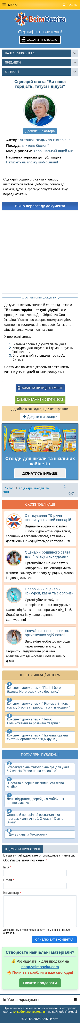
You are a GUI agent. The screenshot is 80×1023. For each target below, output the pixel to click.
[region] (40, 439)
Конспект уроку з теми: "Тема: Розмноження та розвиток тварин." (33, 721)
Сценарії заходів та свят (25, 490)
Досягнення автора (40, 131)
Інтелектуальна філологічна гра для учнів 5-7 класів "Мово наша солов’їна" (38, 769)
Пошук (71, 4)
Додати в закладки (42, 417)
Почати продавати (40, 983)
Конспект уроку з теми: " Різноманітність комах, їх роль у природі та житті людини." (39, 705)
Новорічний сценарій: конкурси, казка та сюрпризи (49, 591)
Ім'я (7, 867)
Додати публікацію (42, 39)
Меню (42, 4)
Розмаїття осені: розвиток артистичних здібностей (47, 633)
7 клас (9, 488)
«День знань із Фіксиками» (27, 834)
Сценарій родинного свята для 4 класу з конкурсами (47, 554)
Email (8, 880)
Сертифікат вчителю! (40, 31)
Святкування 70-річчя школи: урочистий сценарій (48, 517)
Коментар (12, 893)
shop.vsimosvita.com (40, 967)
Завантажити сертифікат (41, 399)
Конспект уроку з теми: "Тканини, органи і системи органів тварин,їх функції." (38, 737)
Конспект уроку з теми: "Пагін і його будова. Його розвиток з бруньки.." (34, 689)
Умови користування (23, 1000)
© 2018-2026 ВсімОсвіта (40, 1019)
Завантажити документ (41, 388)
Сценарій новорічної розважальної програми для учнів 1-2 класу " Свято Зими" (35, 818)
